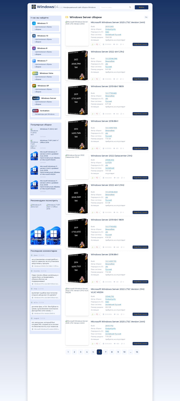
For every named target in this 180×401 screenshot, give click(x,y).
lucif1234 (108, 163)
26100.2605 (109, 26)
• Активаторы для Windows (44, 114)
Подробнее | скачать (140, 44)
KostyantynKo (110, 29)
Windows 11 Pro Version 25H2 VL (44, 313)
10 (124, 352)
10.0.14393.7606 (111, 128)
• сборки (37, 29)
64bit (107, 32)
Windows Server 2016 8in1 (104, 121)
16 (137, 352)
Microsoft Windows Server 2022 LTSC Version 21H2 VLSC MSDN (117, 291)
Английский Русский (113, 35)
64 (50, 7)
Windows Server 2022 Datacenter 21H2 (111, 156)
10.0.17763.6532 (110, 227)
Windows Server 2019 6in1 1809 (107, 86)
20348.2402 (109, 160)
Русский (108, 67)
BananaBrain (110, 61)
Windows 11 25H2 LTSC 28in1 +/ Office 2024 (46, 266)
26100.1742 (109, 326)
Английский (109, 168)
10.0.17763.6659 (111, 93)
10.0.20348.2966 (111, 59)
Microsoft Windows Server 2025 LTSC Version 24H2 (118, 22)
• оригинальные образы (43, 27)
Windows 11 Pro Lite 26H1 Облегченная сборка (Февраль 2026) (46, 284)
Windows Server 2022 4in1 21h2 (107, 51)
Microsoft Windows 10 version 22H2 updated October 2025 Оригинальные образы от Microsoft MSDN (46, 329)
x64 (106, 64)
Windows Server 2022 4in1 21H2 (107, 185)
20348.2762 (109, 296)
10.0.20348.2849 (111, 192)
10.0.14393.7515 (110, 261)
